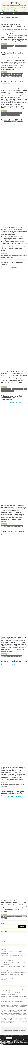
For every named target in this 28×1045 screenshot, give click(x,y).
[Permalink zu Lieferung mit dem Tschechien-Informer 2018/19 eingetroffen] (14, 796)
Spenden (6, 1030)
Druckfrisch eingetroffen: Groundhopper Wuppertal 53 (12, 970)
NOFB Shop (14, 3)
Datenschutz (22, 1030)
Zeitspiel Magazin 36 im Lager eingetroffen (12, 82)
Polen (6, 76)
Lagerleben (3, 44)
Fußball (19, 113)
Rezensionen (3, 941)
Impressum (15, 1030)
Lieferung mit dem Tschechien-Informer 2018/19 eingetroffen (12, 792)
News (2, 934)
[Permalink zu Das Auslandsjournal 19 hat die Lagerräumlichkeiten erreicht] (14, 124)
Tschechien (3, 48)
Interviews (3, 936)
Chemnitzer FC (4, 784)
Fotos (13, 74)
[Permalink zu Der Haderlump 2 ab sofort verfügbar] (14, 664)
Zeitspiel (18, 115)
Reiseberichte (18, 46)
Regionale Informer (14, 916)
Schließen (2, 1044)
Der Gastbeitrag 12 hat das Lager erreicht (12, 54)
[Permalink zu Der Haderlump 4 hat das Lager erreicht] (14, 267)
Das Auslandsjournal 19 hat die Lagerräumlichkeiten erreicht (12, 121)
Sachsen (24, 46)
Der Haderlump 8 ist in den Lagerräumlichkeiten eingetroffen (13, 25)
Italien (2, 76)
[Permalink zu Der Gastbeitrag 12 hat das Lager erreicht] (14, 57)
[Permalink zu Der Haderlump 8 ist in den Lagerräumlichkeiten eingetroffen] (14, 31)
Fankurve (14, 113)
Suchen (2, 923)
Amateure (3, 113)
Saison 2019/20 (13, 526)
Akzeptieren (9, 1037)
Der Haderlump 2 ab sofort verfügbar (14, 661)
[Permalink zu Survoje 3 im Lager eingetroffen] (14, 534)
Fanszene (9, 74)
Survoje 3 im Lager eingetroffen (12, 531)
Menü (14, 13)
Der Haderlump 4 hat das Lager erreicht (12, 263)
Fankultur (3, 46)
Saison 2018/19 (23, 916)
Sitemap (10, 1030)
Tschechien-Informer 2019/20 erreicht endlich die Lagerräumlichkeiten (11, 397)
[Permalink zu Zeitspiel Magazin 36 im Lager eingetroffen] (14, 86)
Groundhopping (10, 46)
